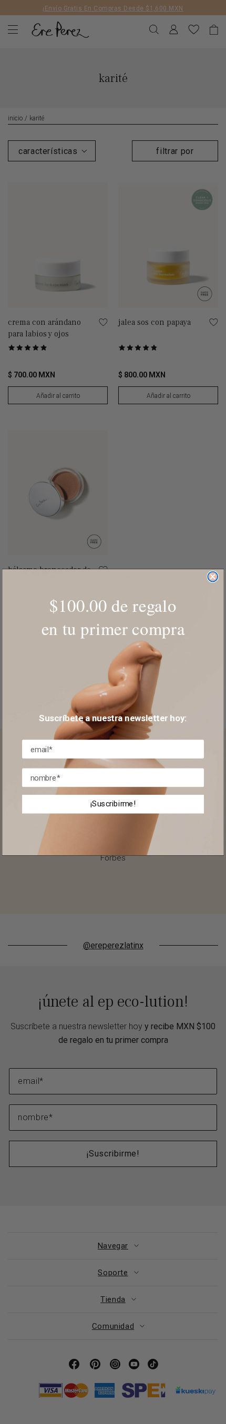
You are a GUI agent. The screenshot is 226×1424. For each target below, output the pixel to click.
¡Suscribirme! (113, 803)
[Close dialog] (213, 576)
